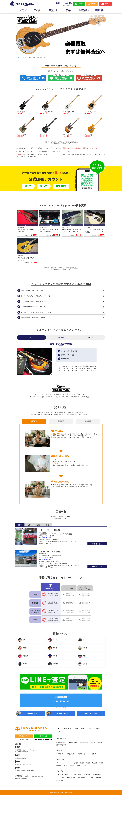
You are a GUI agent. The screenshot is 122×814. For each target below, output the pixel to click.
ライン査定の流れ (93, 754)
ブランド (24, 57)
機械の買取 (99, 777)
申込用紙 (55, 463)
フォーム (63, 434)
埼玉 (20, 525)
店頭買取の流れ (82, 754)
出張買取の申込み (61, 742)
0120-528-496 (46, 559)
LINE (58, 434)
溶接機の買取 (59, 780)
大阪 (29, 525)
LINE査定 (80, 3)
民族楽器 (94, 763)
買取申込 (107, 3)
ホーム (18, 57)
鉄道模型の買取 (97, 774)
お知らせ (60, 731)
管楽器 (88, 763)
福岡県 (18, 761)
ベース (64, 763)
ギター (58, 763)
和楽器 (101, 763)
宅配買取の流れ (71, 754)
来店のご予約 (91, 713)
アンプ (65, 765)
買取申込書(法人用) (61, 745)
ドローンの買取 (71, 777)
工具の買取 (90, 777)
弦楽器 (82, 763)
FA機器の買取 (81, 777)
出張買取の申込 (32, 713)
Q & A (76, 728)
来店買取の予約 (84, 742)
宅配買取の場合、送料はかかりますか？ (61, 317)
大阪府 (18, 755)
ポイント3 (90, 337)
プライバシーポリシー (95, 728)
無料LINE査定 (43, 736)
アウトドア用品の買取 (62, 774)
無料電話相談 (61, 699)
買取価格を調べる (24, 736)
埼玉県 (18, 747)
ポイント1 (31, 337)
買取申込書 (101, 742)
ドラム (70, 763)
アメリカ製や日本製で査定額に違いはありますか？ (61, 301)
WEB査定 (93, 3)
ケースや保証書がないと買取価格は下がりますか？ (61, 296)
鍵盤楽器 (58, 765)
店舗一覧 (93, 742)
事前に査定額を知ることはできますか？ (61, 307)
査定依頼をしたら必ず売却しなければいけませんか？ (61, 312)
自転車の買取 (86, 774)
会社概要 (83, 728)
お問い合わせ (68, 728)
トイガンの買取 (60, 777)
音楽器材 (72, 765)
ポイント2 (61, 337)
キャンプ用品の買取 (76, 774)
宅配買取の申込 (62, 713)
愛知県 (18, 768)
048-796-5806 (46, 537)
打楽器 (76, 763)
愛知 (47, 525)
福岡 (38, 525)
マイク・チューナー (82, 765)
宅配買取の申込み (73, 742)
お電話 (53, 434)
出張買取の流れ (60, 754)
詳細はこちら (97, 544)
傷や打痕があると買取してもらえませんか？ (61, 290)
